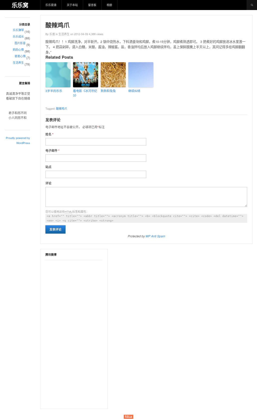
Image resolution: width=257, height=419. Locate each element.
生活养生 (18, 62)
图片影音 (20, 43)
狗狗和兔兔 (108, 91)
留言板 (92, 5)
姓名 (49, 134)
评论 (48, 183)
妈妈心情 (18, 49)
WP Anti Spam (155, 236)
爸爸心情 (20, 56)
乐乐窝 (20, 5)
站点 (48, 167)
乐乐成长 (18, 36)
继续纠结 (134, 91)
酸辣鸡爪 (61, 108)
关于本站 (72, 5)
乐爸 (52, 34)
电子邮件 (52, 150)
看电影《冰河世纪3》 (85, 93)
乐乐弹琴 (18, 30)
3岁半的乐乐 (53, 91)
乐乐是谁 (50, 5)
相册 (109, 5)
